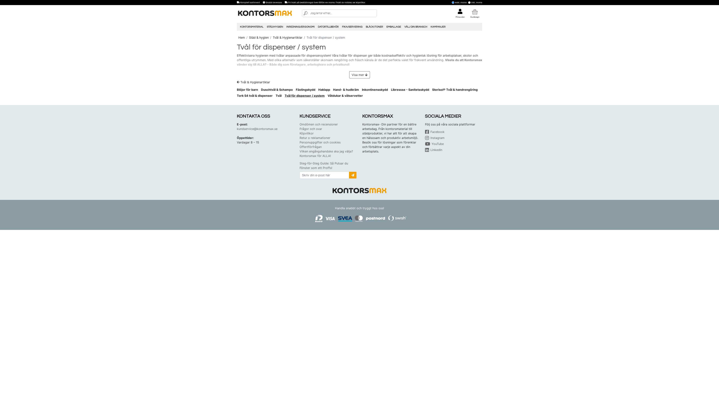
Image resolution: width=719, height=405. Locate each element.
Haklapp (324, 90)
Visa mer (358, 75)
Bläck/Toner (374, 27)
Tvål (279, 96)
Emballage (393, 27)
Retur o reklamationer (315, 138)
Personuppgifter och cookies (320, 142)
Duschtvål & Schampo (277, 90)
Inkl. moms (476, 2)
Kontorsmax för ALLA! (315, 156)
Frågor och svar (311, 129)
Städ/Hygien (275, 27)
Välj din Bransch (415, 27)
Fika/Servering (352, 27)
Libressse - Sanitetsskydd (410, 90)
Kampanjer (438, 27)
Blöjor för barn (247, 90)
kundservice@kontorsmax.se (257, 129)
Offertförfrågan (311, 147)
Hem (241, 37)
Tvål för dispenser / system (305, 96)
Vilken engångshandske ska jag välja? (326, 151)
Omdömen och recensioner (319, 124)
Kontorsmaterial (251, 27)
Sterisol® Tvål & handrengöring (455, 90)
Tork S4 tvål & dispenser (255, 96)
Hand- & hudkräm (346, 90)
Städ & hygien (259, 37)
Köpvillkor (307, 133)
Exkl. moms (461, 2)
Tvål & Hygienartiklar (287, 37)
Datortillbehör (328, 27)
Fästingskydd (305, 90)
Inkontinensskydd (375, 90)
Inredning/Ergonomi (300, 27)
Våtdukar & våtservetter (345, 96)
